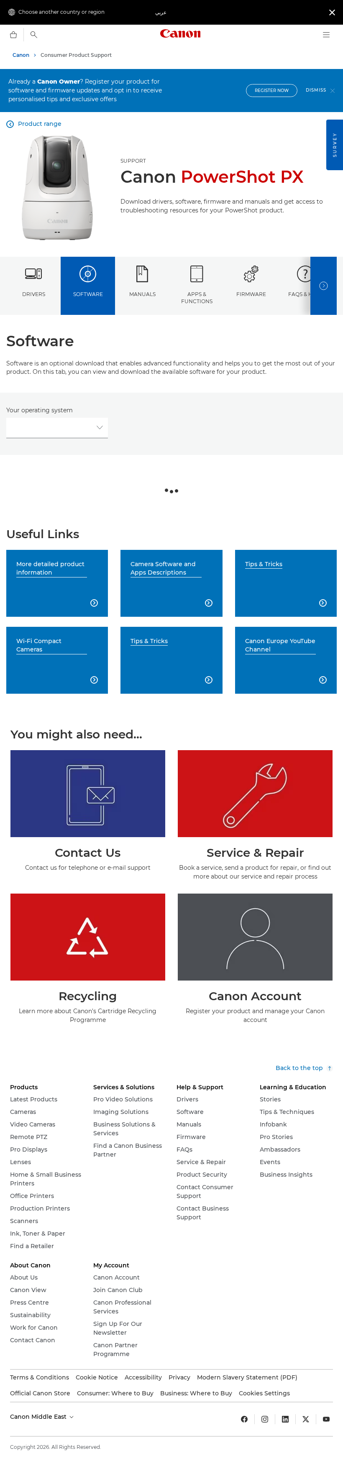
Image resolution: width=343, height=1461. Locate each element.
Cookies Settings (264, 1393)
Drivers (33, 294)
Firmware (251, 294)
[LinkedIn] (285, 1419)
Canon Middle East (39, 1416)
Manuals (142, 294)
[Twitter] (305, 1419)
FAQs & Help (305, 294)
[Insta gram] (264, 1419)
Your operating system (39, 410)
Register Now (272, 90)
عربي (160, 12)
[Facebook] (244, 1419)
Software (88, 294)
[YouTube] (326, 1419)
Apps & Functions (196, 297)
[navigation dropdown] (326, 34)
